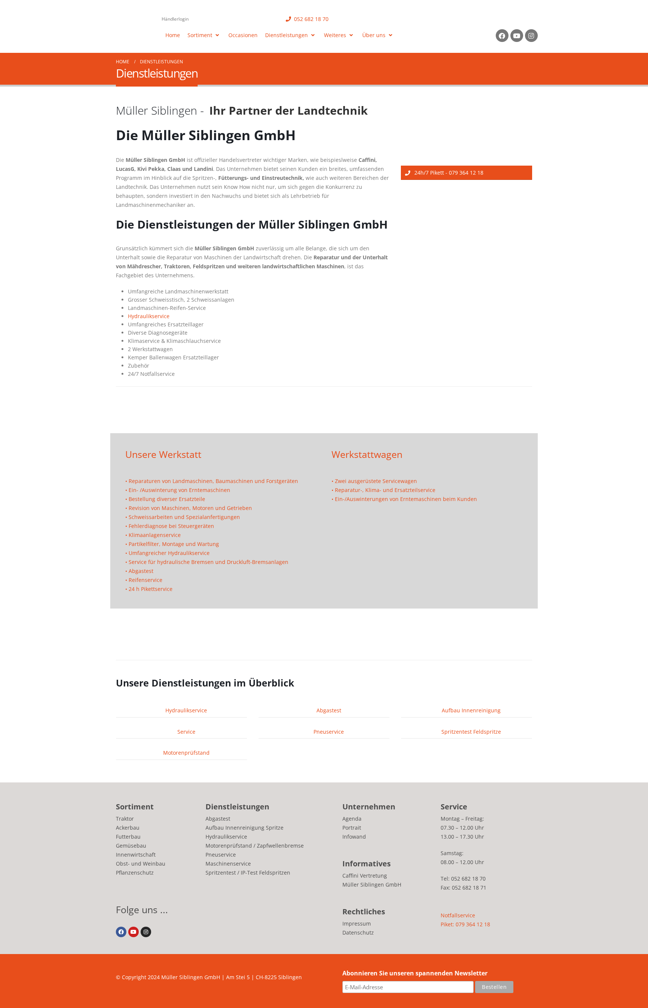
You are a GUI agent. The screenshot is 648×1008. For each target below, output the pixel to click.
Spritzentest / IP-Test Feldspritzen (248, 872)
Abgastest (328, 710)
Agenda (352, 818)
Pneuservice (328, 731)
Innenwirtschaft (136, 854)
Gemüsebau (131, 845)
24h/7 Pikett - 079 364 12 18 (448, 172)
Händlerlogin (175, 19)
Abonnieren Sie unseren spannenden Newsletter (415, 973)
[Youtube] (516, 35)
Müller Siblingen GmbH (371, 884)
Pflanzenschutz (135, 872)
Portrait (351, 827)
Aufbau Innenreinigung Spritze (245, 827)
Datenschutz (358, 932)
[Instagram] (531, 35)
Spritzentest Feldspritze (470, 731)
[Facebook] (502, 35)
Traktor (125, 818)
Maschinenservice (228, 863)
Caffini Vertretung (364, 875)
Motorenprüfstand (186, 752)
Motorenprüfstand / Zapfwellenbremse (255, 845)
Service (185, 731)
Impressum (356, 923)
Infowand (354, 836)
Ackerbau (128, 827)
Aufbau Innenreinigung (470, 710)
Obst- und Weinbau (140, 863)
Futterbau (128, 836)
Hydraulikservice (149, 316)
